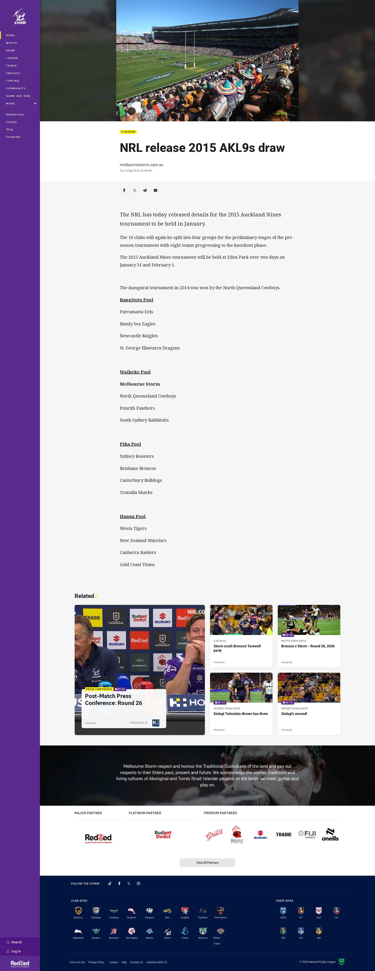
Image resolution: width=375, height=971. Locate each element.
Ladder (12, 58)
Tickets (11, 122)
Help (124, 962)
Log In (16, 951)
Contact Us (136, 962)
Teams (11, 65)
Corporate (13, 137)
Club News (128, 132)
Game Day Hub (18, 95)
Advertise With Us (156, 962)
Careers (113, 962)
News (10, 35)
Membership (15, 114)
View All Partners (207, 863)
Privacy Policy (96, 962)
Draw (10, 50)
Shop (9, 129)
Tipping (13, 80)
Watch (11, 42)
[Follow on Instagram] (138, 883)
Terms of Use (77, 962)
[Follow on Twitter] (129, 883)
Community (16, 88)
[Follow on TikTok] (110, 883)
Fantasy (13, 73)
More (10, 103)
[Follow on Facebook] (119, 883)
